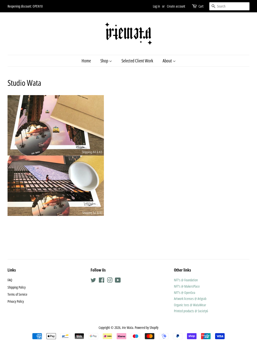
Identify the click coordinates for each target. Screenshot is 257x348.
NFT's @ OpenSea (184, 292)
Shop (104, 61)
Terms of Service (17, 294)
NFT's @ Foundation (186, 280)
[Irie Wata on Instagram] (109, 281)
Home (86, 61)
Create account (176, 6)
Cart (201, 6)
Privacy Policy (16, 301)
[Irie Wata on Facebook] (101, 281)
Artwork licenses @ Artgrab (190, 298)
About (168, 61)
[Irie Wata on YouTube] (118, 281)
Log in (156, 6)
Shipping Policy (17, 287)
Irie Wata (127, 327)
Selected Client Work (137, 61)
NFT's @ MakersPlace (187, 286)
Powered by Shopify (146, 327)
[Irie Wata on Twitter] (93, 281)
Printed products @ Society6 (191, 310)
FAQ (10, 280)
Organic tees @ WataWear (190, 304)
